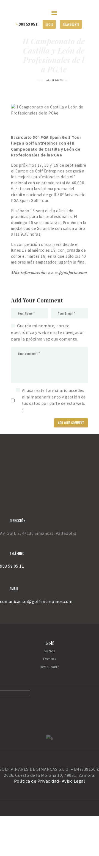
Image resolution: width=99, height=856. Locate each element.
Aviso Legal (73, 781)
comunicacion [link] (14, 601)
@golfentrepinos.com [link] (50, 601)
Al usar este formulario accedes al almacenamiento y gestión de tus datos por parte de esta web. (54, 400)
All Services (54, 80)
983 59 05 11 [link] (12, 566)
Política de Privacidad (36, 781)
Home (40, 80)
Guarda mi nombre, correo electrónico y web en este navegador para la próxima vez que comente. (47, 332)
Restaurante (49, 666)
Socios (49, 651)
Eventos (49, 658)
